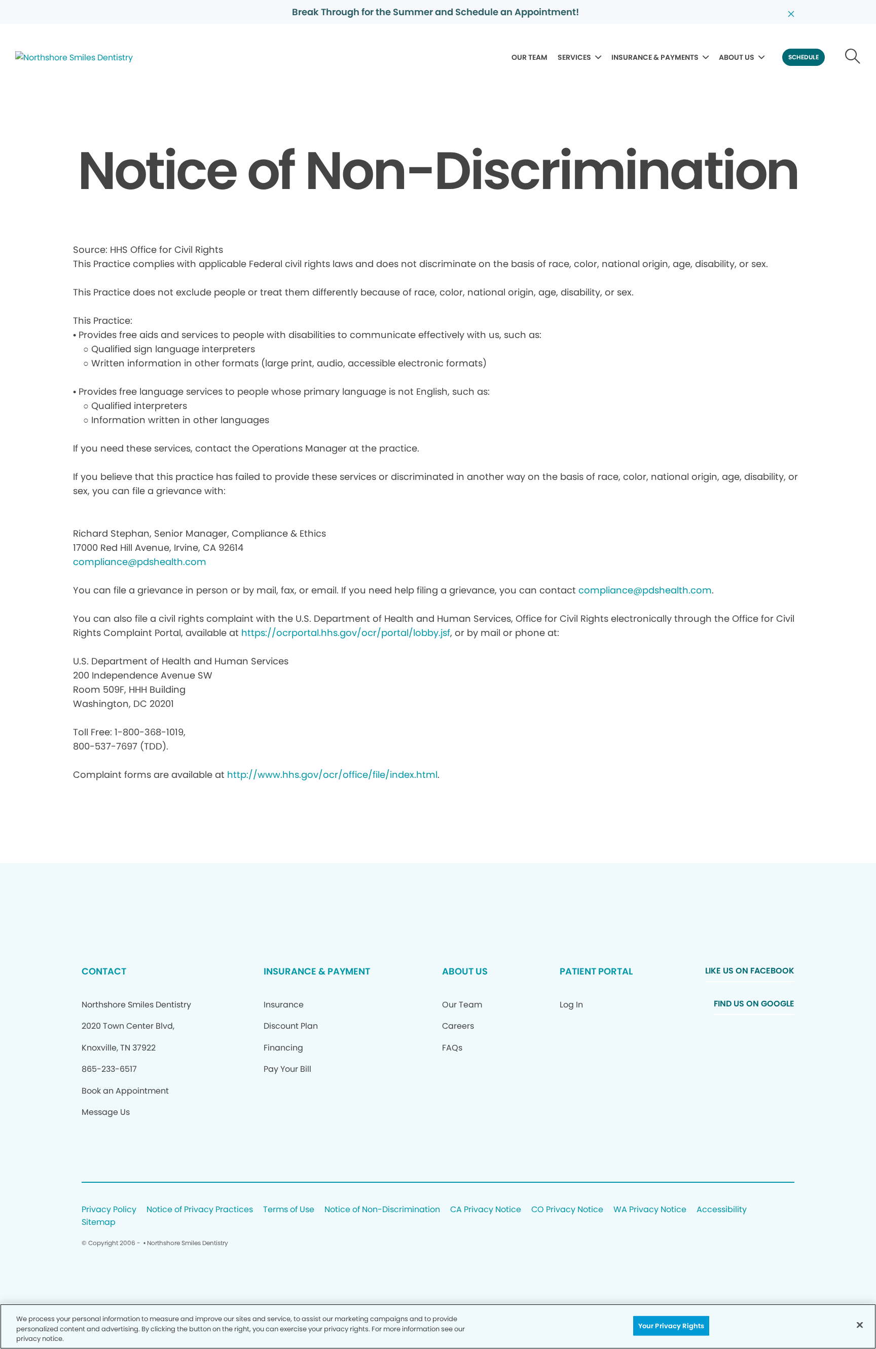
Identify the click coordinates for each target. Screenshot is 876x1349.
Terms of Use (288, 1210)
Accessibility (722, 1210)
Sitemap (99, 1222)
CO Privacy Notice (567, 1210)
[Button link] (853, 57)
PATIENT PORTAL (596, 971)
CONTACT (104, 971)
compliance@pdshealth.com (139, 561)
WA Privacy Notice (649, 1210)
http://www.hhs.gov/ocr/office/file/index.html (332, 774)
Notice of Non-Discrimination (382, 1210)
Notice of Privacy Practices (200, 1210)
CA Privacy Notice (485, 1210)
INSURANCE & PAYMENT (317, 971)
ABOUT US (736, 57)
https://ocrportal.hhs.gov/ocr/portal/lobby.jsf (345, 632)
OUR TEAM (530, 57)
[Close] (860, 1325)
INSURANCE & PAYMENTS (655, 57)
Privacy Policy (109, 1210)
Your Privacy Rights (671, 1325)
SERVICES (574, 57)
